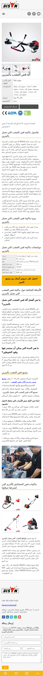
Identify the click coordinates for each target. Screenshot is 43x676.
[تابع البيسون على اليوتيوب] (38, 14)
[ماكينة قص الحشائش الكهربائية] (11, 523)
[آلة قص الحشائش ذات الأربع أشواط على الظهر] (11, 502)
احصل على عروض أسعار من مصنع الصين (22, 280)
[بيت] (10, 5)
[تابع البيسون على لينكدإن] (7, 617)
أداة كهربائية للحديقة (15, 123)
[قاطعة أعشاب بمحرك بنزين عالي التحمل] (32, 523)
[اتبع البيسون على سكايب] (11, 617)
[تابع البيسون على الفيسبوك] (29, 14)
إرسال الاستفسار (10, 107)
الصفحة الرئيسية (29, 123)
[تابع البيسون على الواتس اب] (15, 617)
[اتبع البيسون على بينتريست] (34, 14)
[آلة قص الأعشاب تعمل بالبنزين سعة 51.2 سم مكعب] (32, 502)
